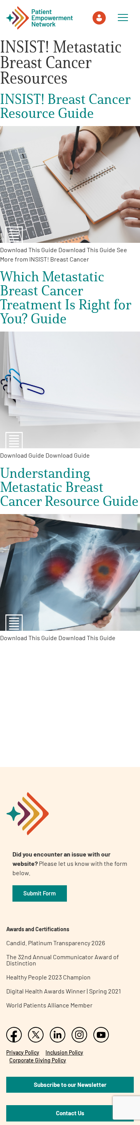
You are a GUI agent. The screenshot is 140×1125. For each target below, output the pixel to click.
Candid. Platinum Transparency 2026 (55, 942)
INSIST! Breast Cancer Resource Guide (65, 105)
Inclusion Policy (64, 1052)
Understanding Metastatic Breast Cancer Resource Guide (69, 486)
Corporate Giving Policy (37, 1060)
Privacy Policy (22, 1052)
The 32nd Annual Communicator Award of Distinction (62, 960)
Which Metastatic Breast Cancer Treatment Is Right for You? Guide (65, 297)
